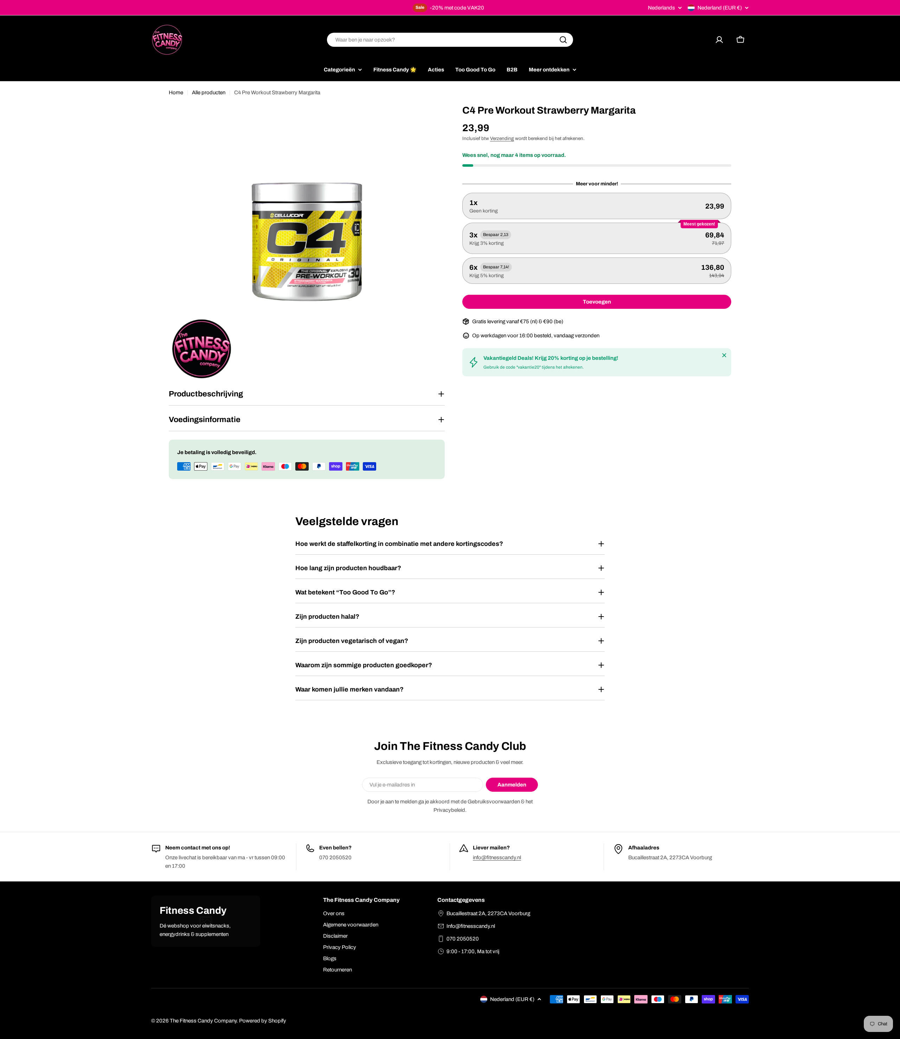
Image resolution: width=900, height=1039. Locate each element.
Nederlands (661, 8)
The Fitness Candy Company (203, 1021)
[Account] (719, 40)
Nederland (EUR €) (720, 8)
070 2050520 (462, 939)
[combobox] (450, 40)
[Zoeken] (563, 40)
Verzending (502, 138)
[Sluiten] (724, 355)
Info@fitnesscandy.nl (470, 926)
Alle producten (208, 92)
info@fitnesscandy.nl (497, 857)
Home (176, 92)
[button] (596, 206)
